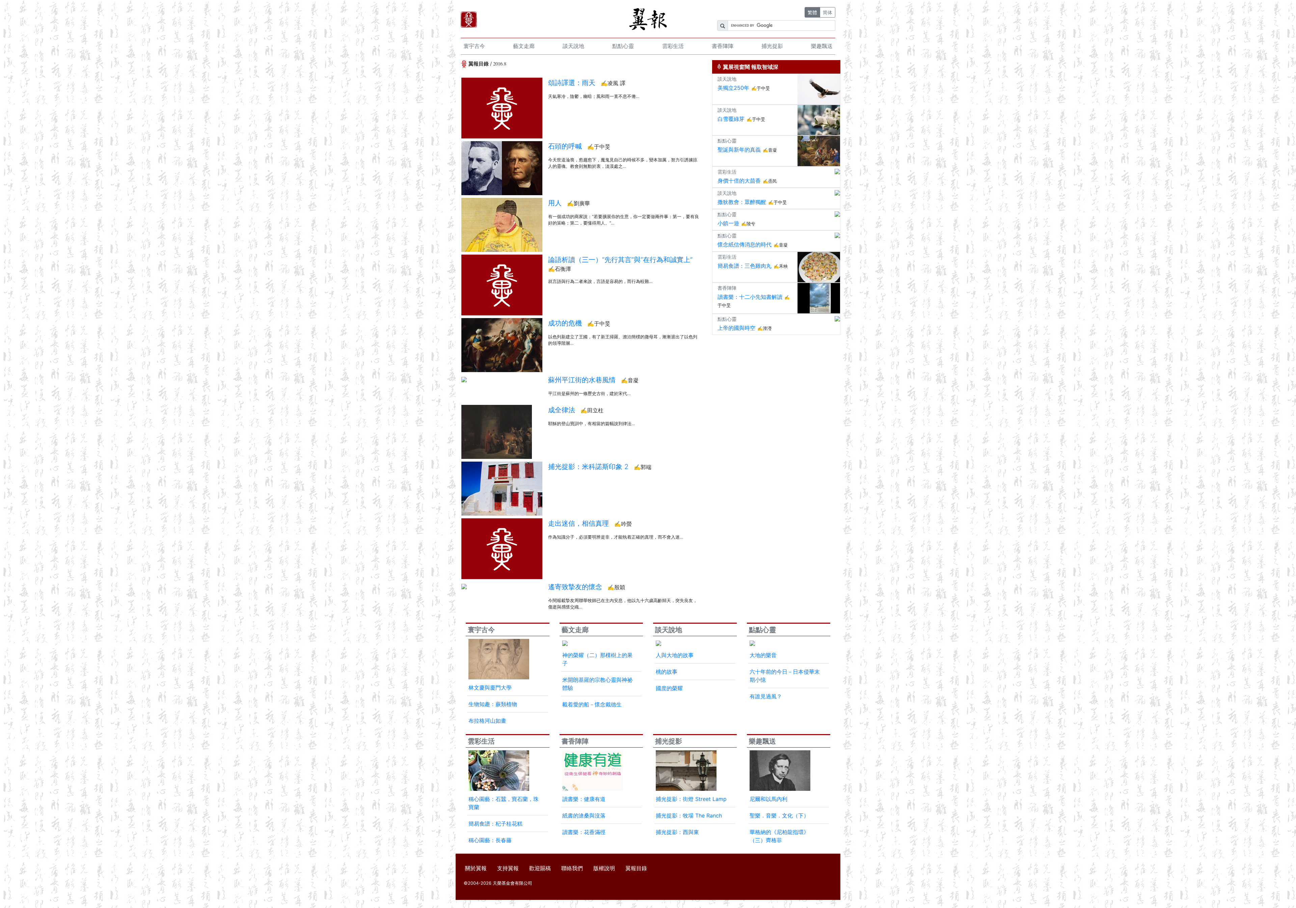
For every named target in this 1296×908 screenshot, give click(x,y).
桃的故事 (666, 671)
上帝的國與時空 (736, 328)
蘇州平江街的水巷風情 (582, 380)
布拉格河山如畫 (487, 720)
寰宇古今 (474, 46)
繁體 (812, 12)
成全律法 (561, 410)
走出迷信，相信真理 (578, 523)
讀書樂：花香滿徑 (583, 832)
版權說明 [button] (604, 868)
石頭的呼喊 (565, 146)
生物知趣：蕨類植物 (492, 704)
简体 (827, 12)
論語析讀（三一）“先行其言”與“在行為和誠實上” (620, 260)
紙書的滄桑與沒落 (583, 815)
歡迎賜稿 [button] (540, 868)
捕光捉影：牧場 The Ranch (689, 815)
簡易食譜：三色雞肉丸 (745, 265)
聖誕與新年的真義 (739, 149)
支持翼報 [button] (508, 868)
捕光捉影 (772, 46)
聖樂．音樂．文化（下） (779, 815)
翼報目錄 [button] (636, 868)
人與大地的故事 (675, 655)
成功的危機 (565, 323)
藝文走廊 (524, 46)
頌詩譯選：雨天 (571, 83)
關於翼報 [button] (476, 868)
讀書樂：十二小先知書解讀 (750, 296)
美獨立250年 (733, 87)
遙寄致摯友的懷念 (575, 587)
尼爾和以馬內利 (768, 799)
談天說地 (573, 46)
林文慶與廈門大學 (490, 687)
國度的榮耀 (669, 688)
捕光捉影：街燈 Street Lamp (691, 799)
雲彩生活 (673, 46)
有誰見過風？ (766, 696)
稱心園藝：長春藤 (490, 840)
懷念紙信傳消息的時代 (745, 244)
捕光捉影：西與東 (677, 832)
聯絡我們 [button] (572, 868)
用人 (555, 203)
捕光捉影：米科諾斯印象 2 (588, 467)
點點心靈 (623, 46)
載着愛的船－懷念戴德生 (592, 704)
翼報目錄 (478, 64)
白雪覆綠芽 (731, 118)
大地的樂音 (763, 655)
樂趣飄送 (822, 46)
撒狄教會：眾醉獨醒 (742, 202)
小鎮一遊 (728, 223)
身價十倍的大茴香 (739, 180)
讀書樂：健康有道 (583, 799)
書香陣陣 (722, 46)
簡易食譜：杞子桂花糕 (495, 823)
